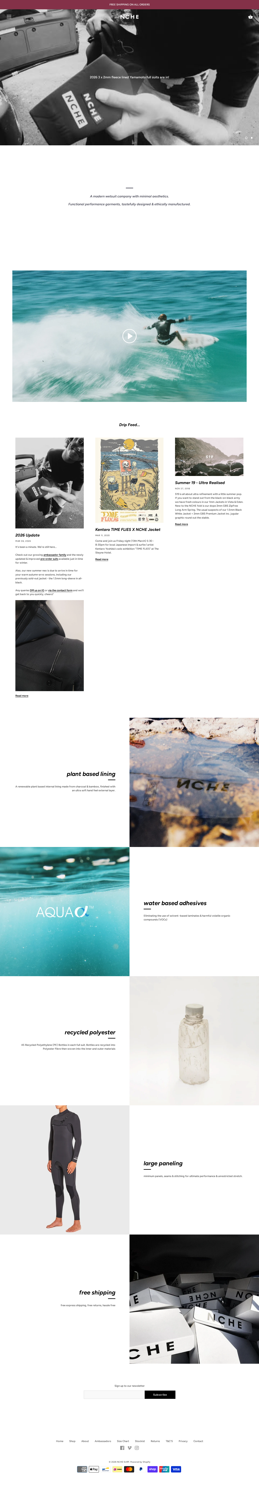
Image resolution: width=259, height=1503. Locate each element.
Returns (155, 1441)
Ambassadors (103, 1441)
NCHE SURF (123, 1462)
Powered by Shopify (140, 1462)
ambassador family (55, 554)
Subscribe (160, 1394)
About (85, 1441)
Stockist (140, 1441)
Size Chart (123, 1441)
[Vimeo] (129, 1447)
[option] (129, 77)
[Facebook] (122, 1447)
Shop (72, 1441)
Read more (21, 695)
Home (59, 1441)
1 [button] (246, 138)
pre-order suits (49, 558)
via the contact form (60, 590)
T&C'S (169, 1441)
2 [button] (252, 138)
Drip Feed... (129, 424)
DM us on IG (37, 590)
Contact (198, 1441)
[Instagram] (137, 1447)
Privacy (183, 1441)
